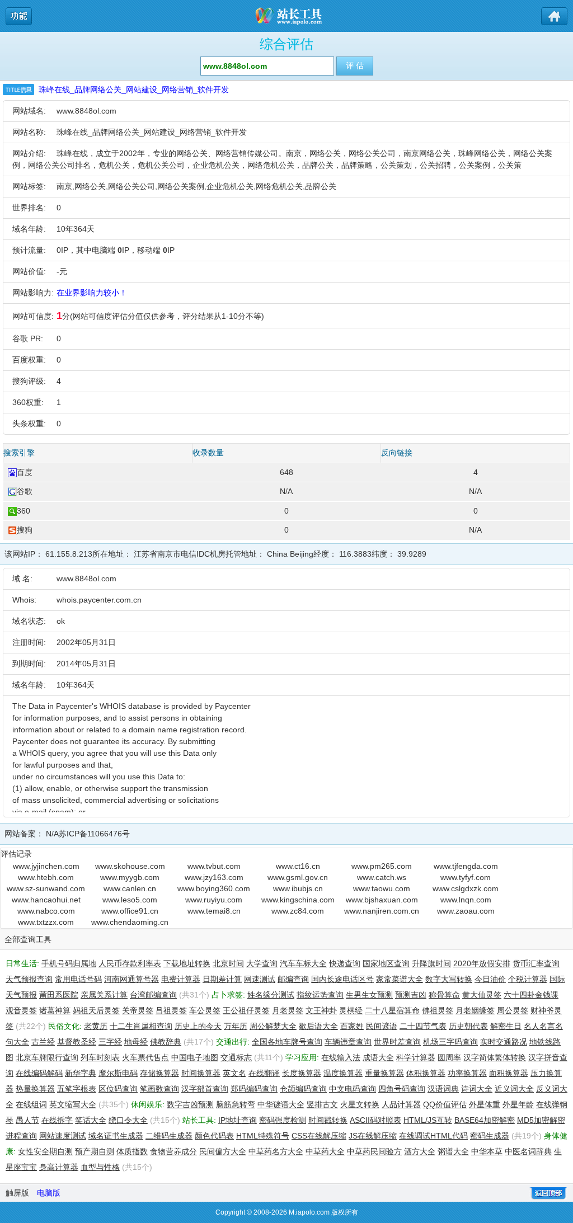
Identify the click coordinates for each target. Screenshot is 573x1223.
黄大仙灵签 (481, 994)
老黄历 (95, 1026)
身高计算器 (58, 1167)
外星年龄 (518, 1104)
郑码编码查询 (254, 1088)
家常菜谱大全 (399, 979)
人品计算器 (401, 1104)
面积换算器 (508, 1073)
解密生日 (506, 1026)
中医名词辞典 (528, 1151)
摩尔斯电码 (118, 1073)
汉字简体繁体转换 (494, 1057)
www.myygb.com (129, 877)
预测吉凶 (410, 994)
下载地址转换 (186, 963)
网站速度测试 (62, 1135)
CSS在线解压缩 (319, 1135)
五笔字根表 (76, 1088)
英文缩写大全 (72, 1104)
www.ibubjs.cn (298, 888)
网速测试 (259, 979)
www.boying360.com (213, 888)
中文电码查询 (352, 1088)
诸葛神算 (55, 1010)
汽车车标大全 (303, 963)
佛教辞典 (165, 1041)
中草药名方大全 (275, 1151)
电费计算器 (180, 979)
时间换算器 (200, 1073)
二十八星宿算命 (392, 1010)
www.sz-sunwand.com (46, 888)
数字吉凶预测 (190, 1104)
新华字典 (80, 1073)
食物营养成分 (173, 1151)
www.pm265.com (381, 866)
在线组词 (31, 1104)
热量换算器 (35, 1088)
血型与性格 (100, 1167)
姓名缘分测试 (270, 994)
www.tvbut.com (214, 866)
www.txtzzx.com (46, 922)
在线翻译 (264, 1073)
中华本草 (486, 1151)
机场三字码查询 (450, 1041)
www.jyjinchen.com (46, 866)
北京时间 (228, 963)
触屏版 (17, 1192)
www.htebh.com (46, 877)
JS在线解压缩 (373, 1135)
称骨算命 (444, 994)
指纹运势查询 (320, 994)
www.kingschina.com (298, 899)
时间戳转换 (327, 1120)
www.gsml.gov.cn (297, 877)
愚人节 (27, 1120)
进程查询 (21, 1135)
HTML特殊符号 (262, 1135)
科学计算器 (415, 1057)
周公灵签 (512, 1010)
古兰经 (43, 1041)
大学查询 (262, 963)
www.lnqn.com (465, 899)
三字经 (110, 1041)
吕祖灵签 (171, 1010)
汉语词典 (443, 1088)
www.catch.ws (381, 877)
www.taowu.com (381, 888)
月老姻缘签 (475, 1010)
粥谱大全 (453, 1151)
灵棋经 (351, 1010)
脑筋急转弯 (235, 1104)
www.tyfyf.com (465, 877)
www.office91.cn (129, 910)
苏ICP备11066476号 (94, 833)
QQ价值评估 (445, 1104)
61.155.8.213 (68, 553)
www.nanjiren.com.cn (381, 910)
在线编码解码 (39, 1073)
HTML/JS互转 (427, 1120)
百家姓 (352, 1026)
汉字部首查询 (204, 1088)
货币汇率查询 (536, 963)
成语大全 (378, 1057)
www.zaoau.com (466, 910)
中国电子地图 (194, 1057)
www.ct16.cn (298, 866)
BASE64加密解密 (484, 1120)
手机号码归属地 (68, 963)
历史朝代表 (468, 1026)
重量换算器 (384, 1073)
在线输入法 (340, 1057)
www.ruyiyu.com (213, 899)
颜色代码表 (214, 1135)
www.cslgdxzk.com (466, 888)
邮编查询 (293, 979)
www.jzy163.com (214, 877)
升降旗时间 (431, 963)
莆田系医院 (58, 994)
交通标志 (236, 1057)
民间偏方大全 (222, 1151)
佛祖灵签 (437, 1010)
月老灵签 (287, 1010)
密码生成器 (489, 1135)
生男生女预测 (369, 994)
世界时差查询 (397, 1041)
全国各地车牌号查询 (287, 1041)
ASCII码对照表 (375, 1120)
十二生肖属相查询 (141, 1026)
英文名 (234, 1073)
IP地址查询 (237, 1120)
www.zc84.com (297, 910)
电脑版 (48, 1192)
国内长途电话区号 (342, 979)
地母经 (136, 1041)
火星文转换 (359, 1104)
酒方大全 (419, 1151)
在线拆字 (57, 1120)
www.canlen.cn (130, 888)
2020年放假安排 (481, 963)
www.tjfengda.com (466, 866)
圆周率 (449, 1057)
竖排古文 (322, 1104)
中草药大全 (325, 1151)
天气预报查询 (29, 979)
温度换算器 (343, 1073)
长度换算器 (301, 1073)
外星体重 (484, 1104)
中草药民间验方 (374, 1151)
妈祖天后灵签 (96, 1010)
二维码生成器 (168, 1135)
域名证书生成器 (115, 1135)
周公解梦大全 (273, 1026)
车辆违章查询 (348, 1041)
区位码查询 (118, 1088)
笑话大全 (90, 1120)
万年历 (235, 1026)
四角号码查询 (401, 1088)
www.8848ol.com (86, 110)
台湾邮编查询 (153, 994)
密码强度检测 (282, 1120)
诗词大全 (476, 1088)
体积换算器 (425, 1073)
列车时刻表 (100, 1057)
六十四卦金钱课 (531, 994)
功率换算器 (467, 1073)
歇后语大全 (318, 1026)
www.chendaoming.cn (129, 922)
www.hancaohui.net (46, 899)
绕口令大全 (128, 1120)
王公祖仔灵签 (246, 1010)
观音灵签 (21, 1010)
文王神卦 (321, 1010)
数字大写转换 (448, 979)
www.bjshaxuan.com (382, 899)
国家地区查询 (386, 963)
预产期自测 (94, 1151)
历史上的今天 (198, 1026)
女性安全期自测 (45, 1151)
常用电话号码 (78, 979)
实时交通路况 (503, 1041)
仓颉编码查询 (303, 1088)
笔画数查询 (159, 1088)
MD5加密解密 (541, 1120)
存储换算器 (159, 1073)
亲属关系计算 (104, 994)
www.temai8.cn (214, 910)
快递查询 (344, 963)
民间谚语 (381, 1026)
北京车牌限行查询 (47, 1057)
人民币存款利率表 (129, 963)
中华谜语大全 (280, 1104)
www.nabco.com (46, 910)
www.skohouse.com (130, 866)
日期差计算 (222, 979)
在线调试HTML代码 (433, 1135)
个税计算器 (527, 979)
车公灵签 (204, 1010)
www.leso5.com (129, 899)
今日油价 (490, 979)
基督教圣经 (76, 1041)
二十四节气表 (423, 1026)
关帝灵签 (137, 1010)
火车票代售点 (145, 1057)
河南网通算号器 (131, 979)
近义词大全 (514, 1088)
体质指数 (132, 1151)
